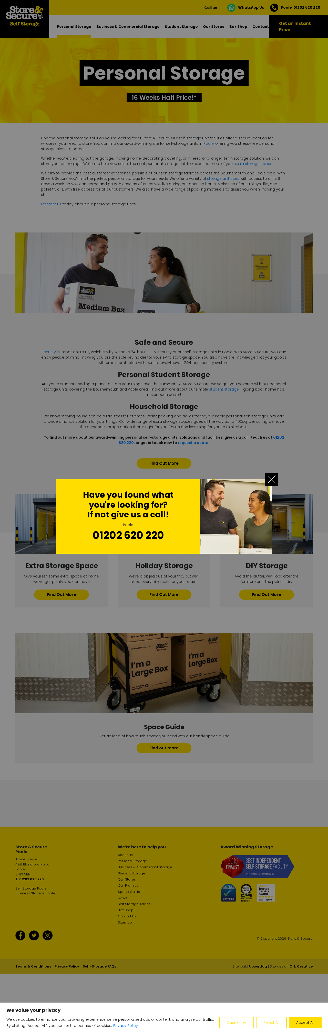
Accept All (305, 1022)
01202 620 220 (128, 535)
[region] (164, 1018)
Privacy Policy (125, 1025)
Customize (237, 1022)
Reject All (271, 1022)
